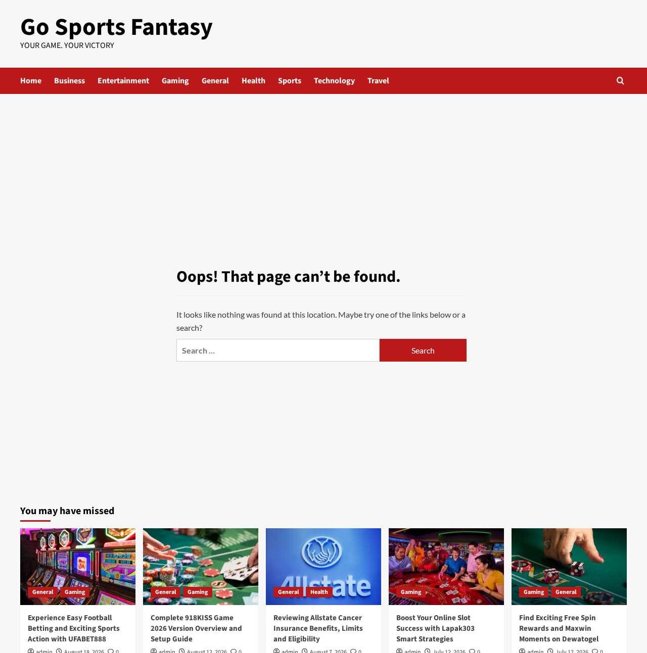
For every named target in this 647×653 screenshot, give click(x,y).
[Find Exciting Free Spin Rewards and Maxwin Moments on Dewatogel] (569, 566)
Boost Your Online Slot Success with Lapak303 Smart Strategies (435, 628)
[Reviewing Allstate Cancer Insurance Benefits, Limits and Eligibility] (323, 566)
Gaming (175, 80)
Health (253, 80)
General (215, 80)
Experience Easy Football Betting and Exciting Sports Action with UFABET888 (74, 628)
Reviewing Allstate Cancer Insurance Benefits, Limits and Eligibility (318, 628)
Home (30, 80)
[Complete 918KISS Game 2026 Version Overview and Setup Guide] (200, 566)
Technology (334, 80)
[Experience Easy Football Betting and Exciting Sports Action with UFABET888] (77, 566)
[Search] (620, 80)
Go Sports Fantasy (116, 27)
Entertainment (123, 80)
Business (69, 80)
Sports (289, 80)
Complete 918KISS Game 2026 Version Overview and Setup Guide (196, 628)
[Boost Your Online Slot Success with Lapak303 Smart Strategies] (446, 566)
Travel (378, 80)
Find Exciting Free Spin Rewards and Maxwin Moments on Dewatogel (558, 628)
